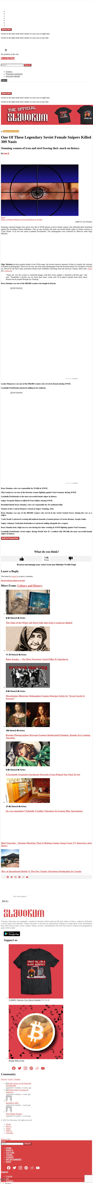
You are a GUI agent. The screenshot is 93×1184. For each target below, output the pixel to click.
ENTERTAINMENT (14, 23)
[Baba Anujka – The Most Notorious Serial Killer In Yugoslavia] (49, 639)
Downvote (71, 559)
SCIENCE (10, 20)
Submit (4, 80)
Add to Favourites (10, 538)
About (8, 1124)
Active (10, 1079)
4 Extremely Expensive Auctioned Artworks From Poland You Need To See (43, 774)
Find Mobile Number (14, 1114)
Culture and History (30, 585)
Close (3, 1141)
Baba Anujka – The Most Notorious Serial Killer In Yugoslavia (37, 659)
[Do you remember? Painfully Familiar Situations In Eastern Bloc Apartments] (49, 790)
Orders (9, 72)
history (4, 580)
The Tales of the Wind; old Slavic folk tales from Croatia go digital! (39, 622)
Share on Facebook (22, 220)
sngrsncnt (9, 1092)
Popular (17, 1079)
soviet (22, 580)
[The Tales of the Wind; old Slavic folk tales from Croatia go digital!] (49, 602)
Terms (8, 1129)
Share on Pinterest (8, 220)
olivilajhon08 (11, 1086)
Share (3, 217)
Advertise (9, 1133)
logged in (14, 576)
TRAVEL (9, 18)
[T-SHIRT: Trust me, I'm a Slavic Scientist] (36, 998)
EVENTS (9, 14)
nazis (9, 580)
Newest (4, 1079)
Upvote (21, 559)
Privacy (9, 1126)
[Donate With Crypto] (36, 1058)
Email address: (6, 896)
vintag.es (7, 271)
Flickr (90, 269)
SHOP (8, 25)
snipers (15, 580)
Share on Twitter (36, 220)
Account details (13, 76)
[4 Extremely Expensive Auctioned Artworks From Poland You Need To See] (49, 754)
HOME (8, 11)
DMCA (9, 1131)
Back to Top (5, 1139)
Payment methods (14, 74)
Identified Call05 (12, 1103)
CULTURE (10, 16)
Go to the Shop (8, 58)
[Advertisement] (47, 249)
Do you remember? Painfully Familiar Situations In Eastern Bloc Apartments (44, 811)
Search (27, 65)
